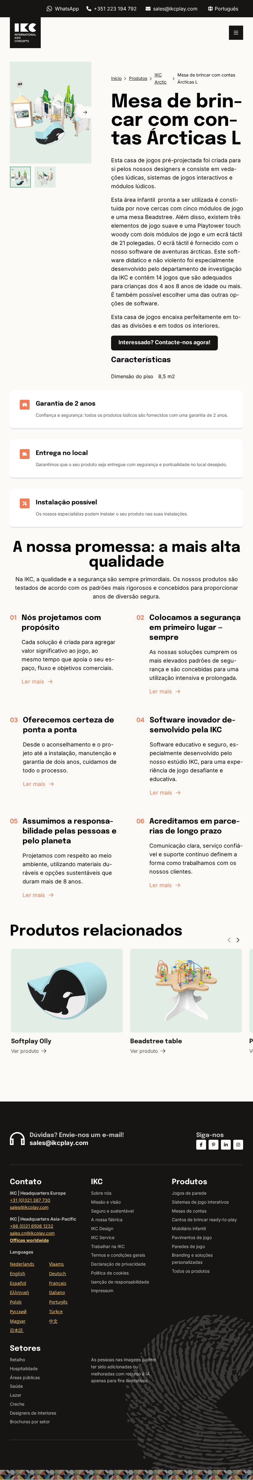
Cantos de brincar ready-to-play (204, 1219)
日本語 (17, 1330)
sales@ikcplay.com (175, 9)
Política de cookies (110, 1272)
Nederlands (22, 1264)
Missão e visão (106, 1202)
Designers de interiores (33, 1413)
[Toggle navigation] (236, 33)
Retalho (17, 1359)
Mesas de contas (189, 1210)
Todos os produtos (190, 1271)
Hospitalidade (24, 1368)
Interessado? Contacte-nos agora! (164, 342)
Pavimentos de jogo (192, 1237)
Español (18, 1283)
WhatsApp (67, 9)
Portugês (58, 1302)
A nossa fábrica (106, 1219)
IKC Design (102, 1228)
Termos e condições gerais (118, 1255)
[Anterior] (16, 112)
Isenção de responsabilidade (120, 1281)
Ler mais (33, 681)
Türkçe (56, 1311)
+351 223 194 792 (115, 9)
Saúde (16, 1386)
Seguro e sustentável (112, 1210)
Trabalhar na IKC (108, 1246)
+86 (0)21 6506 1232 (31, 1226)
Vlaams (56, 1264)
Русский (18, 1311)
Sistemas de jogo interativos (200, 1202)
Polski (16, 1302)
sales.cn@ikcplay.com (32, 1233)
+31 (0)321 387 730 (30, 1200)
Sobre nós (101, 1193)
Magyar (18, 1321)
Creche (17, 1404)
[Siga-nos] (201, 1145)
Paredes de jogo (188, 1246)
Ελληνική (19, 1292)
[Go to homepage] (25, 32)
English (17, 1273)
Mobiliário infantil (189, 1228)
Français (57, 1283)
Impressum (102, 1290)
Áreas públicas (25, 1377)
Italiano (57, 1292)
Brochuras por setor (30, 1421)
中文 (53, 1321)
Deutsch (57, 1273)
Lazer (15, 1395)
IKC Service (102, 1237)
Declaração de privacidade (118, 1264)
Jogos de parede (189, 1193)
